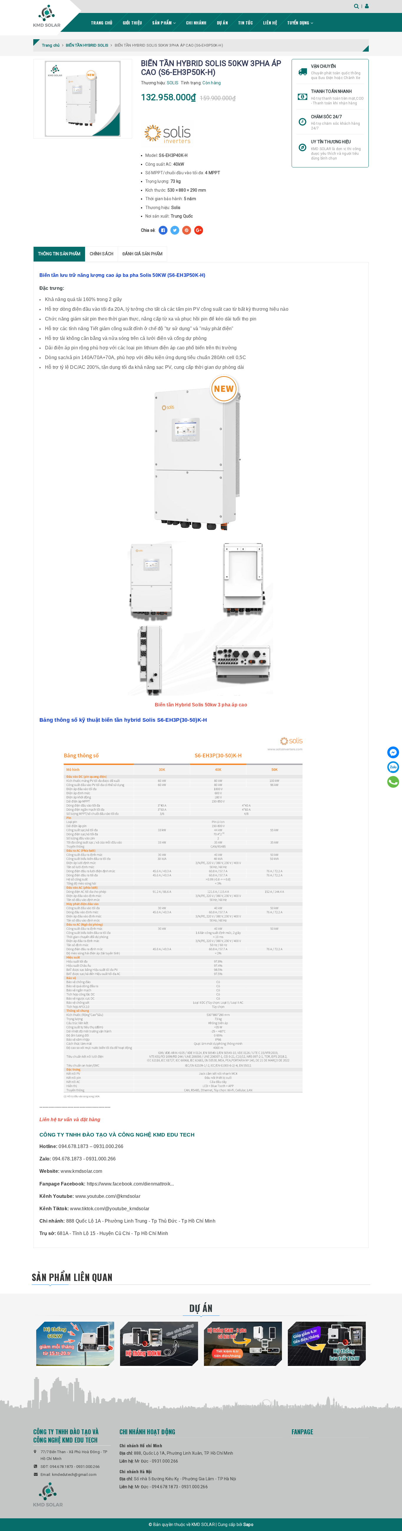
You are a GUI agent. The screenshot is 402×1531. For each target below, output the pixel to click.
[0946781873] (393, 781)
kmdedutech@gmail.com (74, 1474)
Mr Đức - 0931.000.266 (156, 1461)
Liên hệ (270, 22)
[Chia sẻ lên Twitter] (174, 230)
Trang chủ (101, 22)
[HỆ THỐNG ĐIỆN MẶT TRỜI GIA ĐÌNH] (327, 1344)
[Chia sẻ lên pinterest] (186, 230)
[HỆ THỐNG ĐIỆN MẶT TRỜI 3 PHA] (243, 1344)
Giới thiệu (132, 22)
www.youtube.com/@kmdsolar (107, 1196)
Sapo (248, 1524)
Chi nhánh (196, 22)
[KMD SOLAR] (46, 16)
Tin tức (245, 22)
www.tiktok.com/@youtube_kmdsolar (109, 1208)
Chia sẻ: (148, 230)
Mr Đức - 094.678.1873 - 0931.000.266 (171, 1486)
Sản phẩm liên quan (72, 1277)
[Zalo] (393, 767)
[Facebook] (393, 752)
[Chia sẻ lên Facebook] (163, 230)
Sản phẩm (162, 22)
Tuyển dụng (298, 22)
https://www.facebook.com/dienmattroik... (130, 1183)
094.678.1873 (61, 1466)
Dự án (222, 22)
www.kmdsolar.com (81, 1171)
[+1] (198, 230)
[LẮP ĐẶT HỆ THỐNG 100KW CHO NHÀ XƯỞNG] (159, 1344)
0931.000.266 (87, 1466)
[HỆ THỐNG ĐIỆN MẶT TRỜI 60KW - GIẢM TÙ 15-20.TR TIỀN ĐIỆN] (75, 1344)
